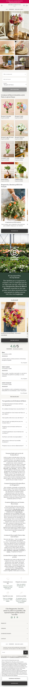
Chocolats (7, 569)
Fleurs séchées (19, 567)
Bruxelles (14, 468)
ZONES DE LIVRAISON (6, 633)
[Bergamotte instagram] (12, 618)
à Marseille (15, 550)
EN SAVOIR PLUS (14, 230)
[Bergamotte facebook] (14, 618)
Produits (3, 623)
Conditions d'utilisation (15, 657)
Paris (24, 467)
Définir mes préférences (14, 678)
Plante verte (14, 569)
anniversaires (8, 510)
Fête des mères (17, 509)
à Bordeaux (9, 550)
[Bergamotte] (15, 5)
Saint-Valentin (19, 511)
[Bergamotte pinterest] (17, 618)
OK (25, 652)
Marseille (6, 468)
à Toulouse (21, 550)
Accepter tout (14, 683)
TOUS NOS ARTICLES (14, 340)
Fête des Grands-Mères (18, 510)
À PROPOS (3, 628)
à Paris (22, 549)
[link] (24, 5)
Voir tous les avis (14, 396)
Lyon (10, 468)
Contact (3, 638)
